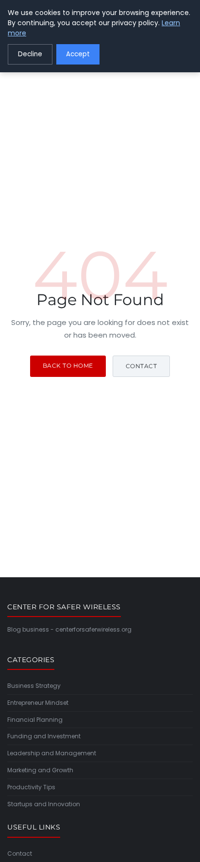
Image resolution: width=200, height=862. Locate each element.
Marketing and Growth (40, 770)
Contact (141, 366)
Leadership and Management (51, 753)
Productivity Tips (31, 787)
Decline (30, 54)
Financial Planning (35, 720)
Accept (78, 54)
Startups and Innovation (43, 804)
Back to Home (68, 365)
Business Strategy (34, 686)
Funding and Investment (44, 736)
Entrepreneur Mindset (37, 703)
